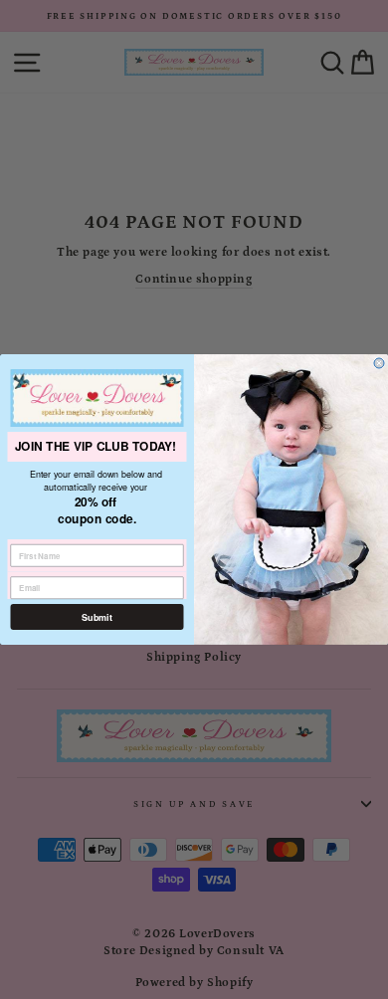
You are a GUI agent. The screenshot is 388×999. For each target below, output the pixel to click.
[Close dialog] (379, 363)
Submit (97, 617)
